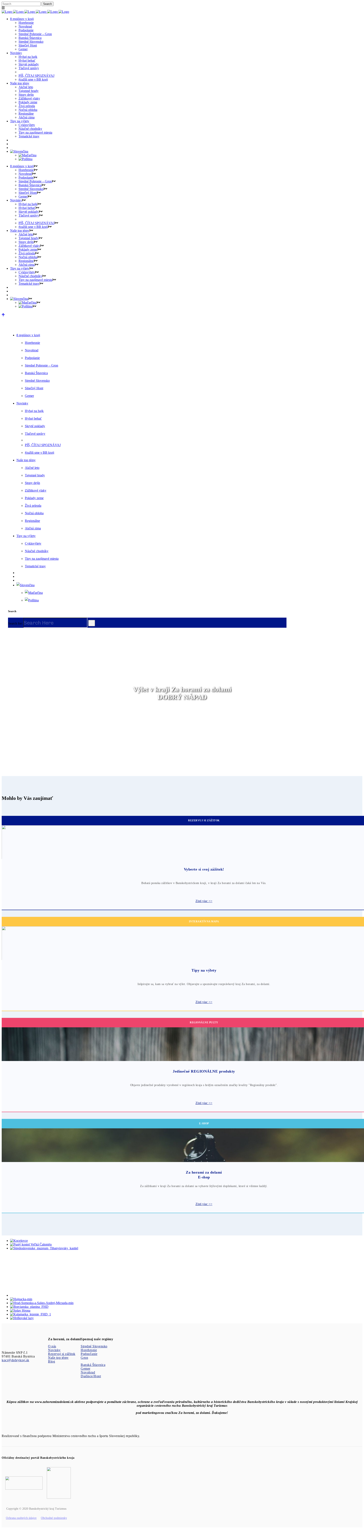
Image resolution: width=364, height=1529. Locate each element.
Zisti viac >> (203, 901)
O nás (52, 1346)
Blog (51, 1361)
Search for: (15, 623)
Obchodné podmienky (54, 1518)
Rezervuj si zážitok (61, 1354)
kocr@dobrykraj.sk (15, 1360)
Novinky (54, 1350)
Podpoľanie (89, 1354)
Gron (84, 1357)
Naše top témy (58, 1357)
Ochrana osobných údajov (21, 1518)
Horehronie (89, 1350)
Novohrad (88, 1372)
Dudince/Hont (91, 1376)
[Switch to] (19, 151)
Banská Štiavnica (93, 1365)
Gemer (85, 1368)
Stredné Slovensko (94, 1346)
